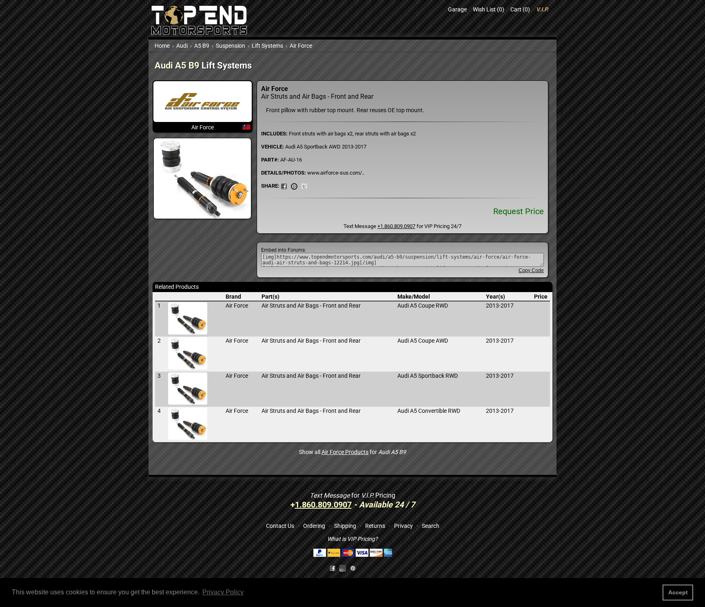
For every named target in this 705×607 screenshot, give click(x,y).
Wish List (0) (488, 9)
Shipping (345, 526)
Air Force (301, 45)
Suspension (230, 45)
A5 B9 (201, 45)
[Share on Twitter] (304, 185)
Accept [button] (678, 592)
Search (430, 526)
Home (162, 45)
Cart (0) (520, 9)
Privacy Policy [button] (223, 592)
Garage (457, 9)
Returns (375, 526)
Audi (182, 45)
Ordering (314, 526)
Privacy (403, 526)
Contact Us (280, 526)
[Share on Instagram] (344, 568)
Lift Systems (267, 45)
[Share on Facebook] (332, 568)
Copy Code (531, 270)
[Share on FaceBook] (284, 185)
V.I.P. (542, 9)
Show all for (352, 452)
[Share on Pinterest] (294, 185)
